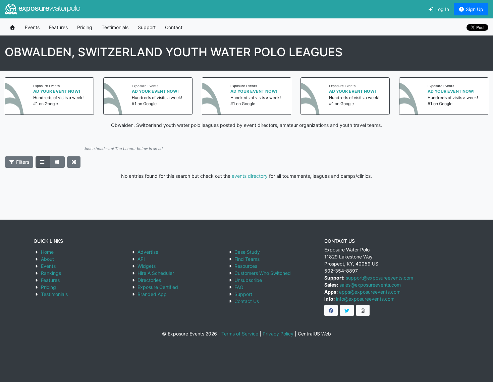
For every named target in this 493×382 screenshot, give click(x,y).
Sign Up (473, 9)
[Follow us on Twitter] (347, 310)
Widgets (147, 266)
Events (32, 27)
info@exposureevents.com (365, 299)
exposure (48, 9)
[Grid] (57, 162)
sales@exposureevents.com (370, 285)
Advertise (148, 252)
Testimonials (115, 27)
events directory (250, 176)
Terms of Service (239, 333)
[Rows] (43, 162)
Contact (173, 27)
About (47, 259)
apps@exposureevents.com (369, 292)
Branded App (152, 294)
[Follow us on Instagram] (363, 310)
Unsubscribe (248, 280)
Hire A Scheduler (156, 273)
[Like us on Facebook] (331, 310)
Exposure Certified (158, 287)
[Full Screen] (74, 162)
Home (47, 252)
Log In (441, 9)
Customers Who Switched (262, 273)
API (141, 259)
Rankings (51, 273)
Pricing (84, 27)
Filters (22, 162)
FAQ (238, 287)
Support (147, 27)
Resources (245, 266)
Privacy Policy (278, 333)
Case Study (247, 252)
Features (58, 27)
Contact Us (246, 301)
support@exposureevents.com (379, 278)
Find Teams (247, 259)
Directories (149, 280)
